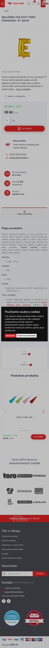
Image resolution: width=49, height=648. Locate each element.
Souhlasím (10, 336)
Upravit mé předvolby (26, 336)
